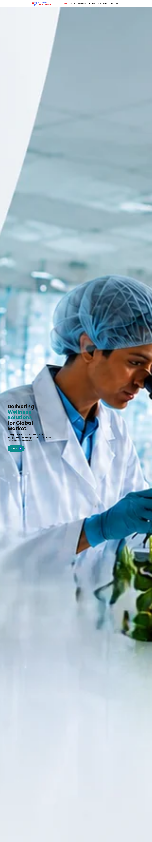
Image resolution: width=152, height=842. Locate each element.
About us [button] (72, 3)
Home (65, 3)
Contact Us (13, 448)
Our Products (82, 3)
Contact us (114, 3)
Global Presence (103, 3)
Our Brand (92, 3)
